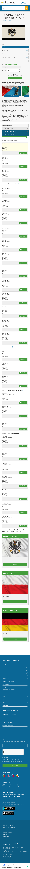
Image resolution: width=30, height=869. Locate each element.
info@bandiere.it (9, 856)
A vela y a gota (6, 687)
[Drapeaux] (13, 775)
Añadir (23, 153)
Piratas (4, 699)
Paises (4, 667)
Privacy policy (5, 834)
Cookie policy (6, 836)
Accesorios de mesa (7, 722)
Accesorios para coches (8, 725)
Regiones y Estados (7, 670)
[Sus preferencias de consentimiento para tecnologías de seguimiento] (27, 866)
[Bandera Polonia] (15, 584)
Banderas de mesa (7, 705)
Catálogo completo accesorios (10, 710)
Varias (4, 702)
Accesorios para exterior (8, 719)
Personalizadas (6, 684)
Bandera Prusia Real (10, 536)
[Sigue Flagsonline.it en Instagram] (4, 785)
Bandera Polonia (9, 573)
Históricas (5, 696)
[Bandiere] (4, 775)
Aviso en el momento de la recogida (11, 867)
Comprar (15, 564)
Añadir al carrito (15, 78)
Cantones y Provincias (7, 672)
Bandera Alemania (10, 610)
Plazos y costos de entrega (9, 827)
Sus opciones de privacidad (12, 865)
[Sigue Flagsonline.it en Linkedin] (10, 785)
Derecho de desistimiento (8, 830)
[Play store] (15, 808)
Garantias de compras (8, 825)
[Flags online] (8, 775)
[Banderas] (17, 775)
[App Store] (15, 813)
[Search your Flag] (26, 8)
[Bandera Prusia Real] (15, 547)
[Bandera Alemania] (15, 622)
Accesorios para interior (8, 717)
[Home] (8, 2)
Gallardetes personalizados (9, 689)
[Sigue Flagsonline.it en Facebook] (17, 785)
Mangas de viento (6, 693)
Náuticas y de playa (7, 678)
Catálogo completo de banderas (11, 660)
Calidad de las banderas (8, 832)
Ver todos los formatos (12, 64)
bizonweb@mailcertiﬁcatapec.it (12, 857)
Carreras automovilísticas (8, 681)
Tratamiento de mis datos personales (11, 759)
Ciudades (5, 675)
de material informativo (18, 761)
